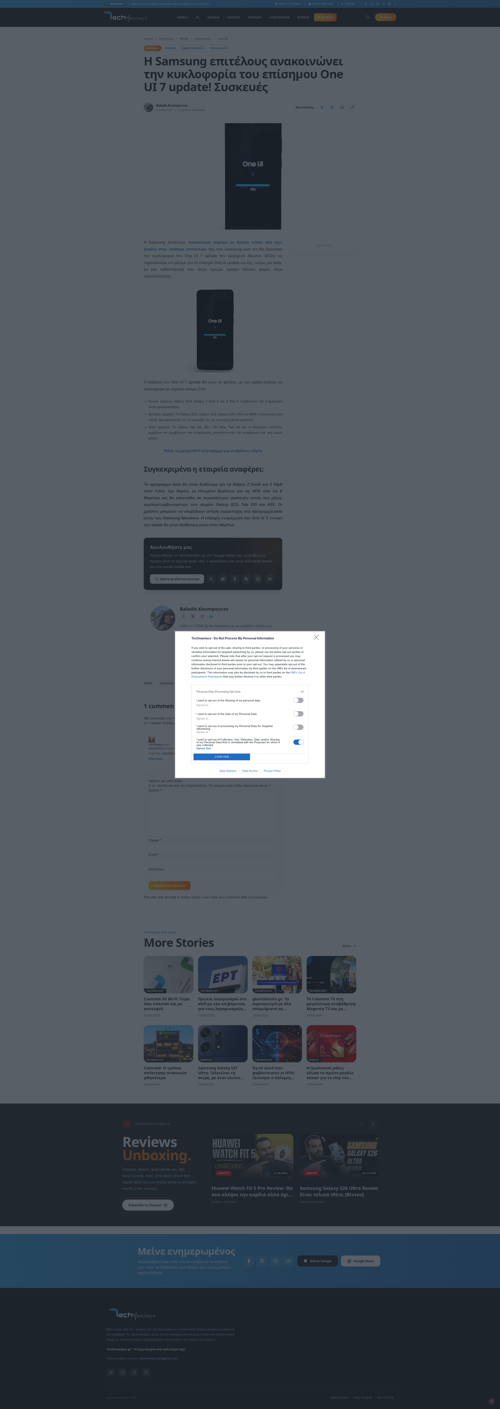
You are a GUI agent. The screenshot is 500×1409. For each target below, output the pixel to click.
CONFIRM (222, 756)
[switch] (298, 700)
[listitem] (250, 692)
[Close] (317, 638)
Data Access (250, 770)
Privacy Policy (272, 770)
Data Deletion (228, 770)
